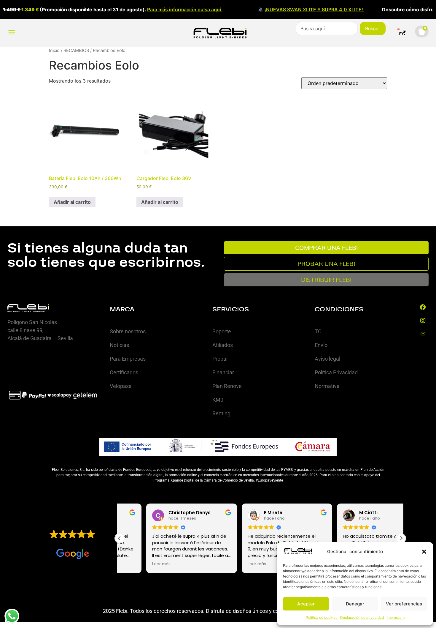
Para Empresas (128, 359)
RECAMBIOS (76, 50)
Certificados (124, 372)
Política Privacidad (336, 372)
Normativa (327, 386)
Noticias (119, 345)
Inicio (54, 50)
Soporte (221, 331)
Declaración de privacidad (362, 617)
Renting (221, 413)
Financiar (223, 372)
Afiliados (222, 345)
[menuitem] (401, 31)
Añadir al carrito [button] (72, 202)
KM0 (217, 400)
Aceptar (306, 604)
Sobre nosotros (128, 331)
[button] (424, 552)
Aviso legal (327, 359)
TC (318, 331)
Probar (220, 359)
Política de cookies (321, 617)
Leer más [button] (134, 564)
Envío (321, 345)
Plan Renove (227, 386)
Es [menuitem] (402, 34)
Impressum (396, 617)
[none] (401, 31)
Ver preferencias (404, 604)
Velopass (120, 386)
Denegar (355, 604)
